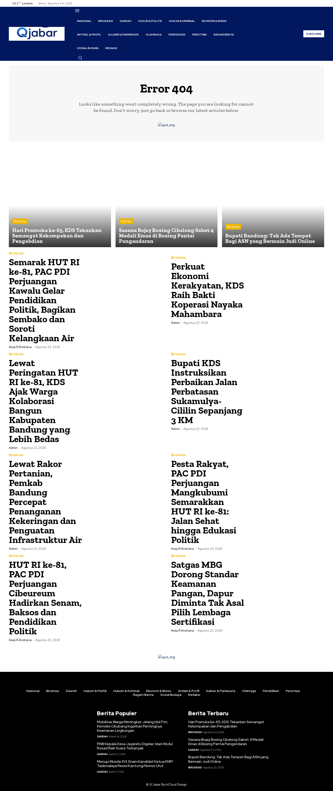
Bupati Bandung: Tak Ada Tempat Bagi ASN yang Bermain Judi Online (228, 759)
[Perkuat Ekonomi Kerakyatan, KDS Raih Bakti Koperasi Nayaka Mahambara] (286, 290)
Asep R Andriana (20, 347)
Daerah (126, 221)
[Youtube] (321, 3)
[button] (80, 58)
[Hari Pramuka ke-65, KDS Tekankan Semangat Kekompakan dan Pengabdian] (60, 196)
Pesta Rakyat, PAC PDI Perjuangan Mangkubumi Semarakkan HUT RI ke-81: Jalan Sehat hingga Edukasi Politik (203, 501)
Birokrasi (20, 221)
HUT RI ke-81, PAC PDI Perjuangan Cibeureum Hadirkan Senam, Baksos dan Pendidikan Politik (45, 598)
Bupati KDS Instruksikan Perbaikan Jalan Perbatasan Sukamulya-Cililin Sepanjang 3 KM (206, 391)
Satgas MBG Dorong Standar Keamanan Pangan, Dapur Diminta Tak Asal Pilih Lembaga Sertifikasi (207, 593)
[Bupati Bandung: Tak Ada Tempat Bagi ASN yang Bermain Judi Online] (273, 196)
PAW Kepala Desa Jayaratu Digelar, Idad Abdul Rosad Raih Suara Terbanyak (135, 746)
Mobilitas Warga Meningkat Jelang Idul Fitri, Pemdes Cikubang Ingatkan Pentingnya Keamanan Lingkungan (132, 726)
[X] (316, 3)
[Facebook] (305, 3)
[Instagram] (310, 3)
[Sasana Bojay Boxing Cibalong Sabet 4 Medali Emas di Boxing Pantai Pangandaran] (167, 196)
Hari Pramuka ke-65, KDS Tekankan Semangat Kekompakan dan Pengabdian (226, 724)
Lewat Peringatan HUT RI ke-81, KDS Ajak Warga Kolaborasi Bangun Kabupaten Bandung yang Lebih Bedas (43, 401)
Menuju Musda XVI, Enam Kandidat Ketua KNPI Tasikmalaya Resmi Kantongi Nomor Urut (135, 763)
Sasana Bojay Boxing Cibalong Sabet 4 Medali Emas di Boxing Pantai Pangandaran (225, 741)
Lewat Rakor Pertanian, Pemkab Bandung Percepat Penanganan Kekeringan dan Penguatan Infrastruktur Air (45, 501)
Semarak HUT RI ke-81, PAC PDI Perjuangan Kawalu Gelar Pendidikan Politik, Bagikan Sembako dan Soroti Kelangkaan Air (44, 300)
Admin (175, 323)
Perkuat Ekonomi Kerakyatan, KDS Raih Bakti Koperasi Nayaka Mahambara (207, 290)
